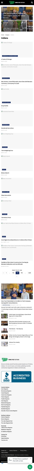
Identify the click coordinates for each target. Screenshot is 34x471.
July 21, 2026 (12, 344)
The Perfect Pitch (6, 217)
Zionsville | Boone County (10, 55)
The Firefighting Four (7, 150)
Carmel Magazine (5, 393)
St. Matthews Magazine (6, 431)
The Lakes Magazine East (6, 421)
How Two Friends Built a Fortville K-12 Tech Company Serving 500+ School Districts (14, 16)
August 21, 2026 (15, 305)
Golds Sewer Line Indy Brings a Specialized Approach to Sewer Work (12, 29)
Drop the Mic (4, 106)
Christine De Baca (6, 305)
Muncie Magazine (5, 419)
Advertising (3, 436)
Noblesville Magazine (6, 402)
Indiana (12, 35)
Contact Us (4, 434)
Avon (4, 236)
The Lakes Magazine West (7, 423)
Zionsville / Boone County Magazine (9, 410)
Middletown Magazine (6, 429)
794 (22, 272)
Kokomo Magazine (5, 417)
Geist (5, 7)
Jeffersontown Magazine (6, 427)
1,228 (29, 272)
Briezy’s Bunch (5, 173)
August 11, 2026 (13, 325)
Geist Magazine (4, 400)
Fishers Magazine (5, 397)
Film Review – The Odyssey (16, 328)
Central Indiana (5, 387)
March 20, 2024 (5, 266)
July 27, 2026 (12, 330)
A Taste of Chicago (6, 59)
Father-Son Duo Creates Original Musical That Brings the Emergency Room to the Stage (21, 335)
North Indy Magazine (5, 404)
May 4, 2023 (4, 61)
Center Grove (6, 102)
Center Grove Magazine (6, 395)
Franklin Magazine (5, 398)
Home (2, 35)
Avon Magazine (4, 389)
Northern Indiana (5, 415)
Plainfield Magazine (5, 406)
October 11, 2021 (5, 242)
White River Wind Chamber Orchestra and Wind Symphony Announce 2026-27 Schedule (20, 322)
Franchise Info (4, 440)
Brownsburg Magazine (6, 391)
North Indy (6, 191)
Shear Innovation (6, 195)
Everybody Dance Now (7, 128)
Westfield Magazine (5, 408)
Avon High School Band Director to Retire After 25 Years (16, 240)
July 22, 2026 (12, 338)
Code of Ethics (4, 452)
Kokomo (5, 147)
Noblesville (6, 78)
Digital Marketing (5, 438)
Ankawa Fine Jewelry (14, 342)
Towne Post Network (9, 455)
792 (13, 272)
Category (7, 35)
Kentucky (3, 426)
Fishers (5, 20)
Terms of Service (13, 450)
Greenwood (6, 124)
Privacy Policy (23, 450)
